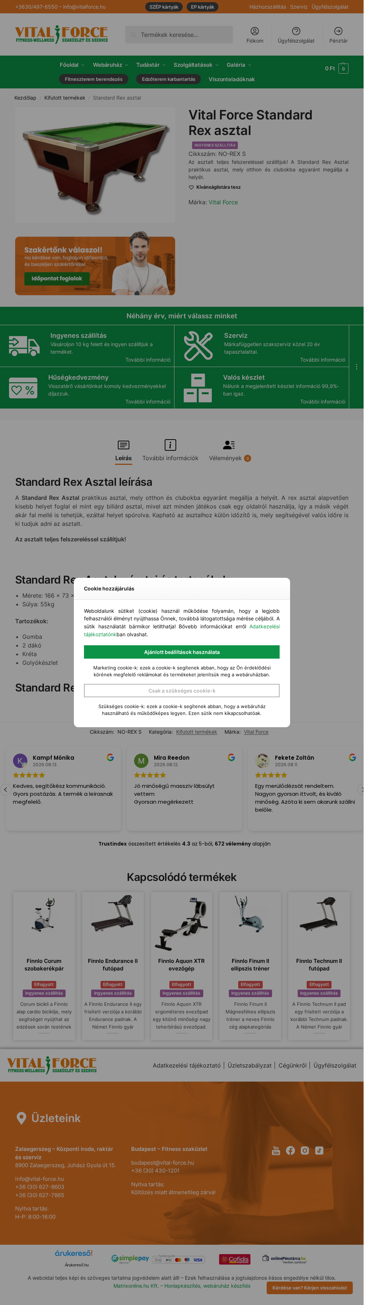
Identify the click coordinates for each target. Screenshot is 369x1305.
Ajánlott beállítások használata (182, 652)
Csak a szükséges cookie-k (181, 691)
